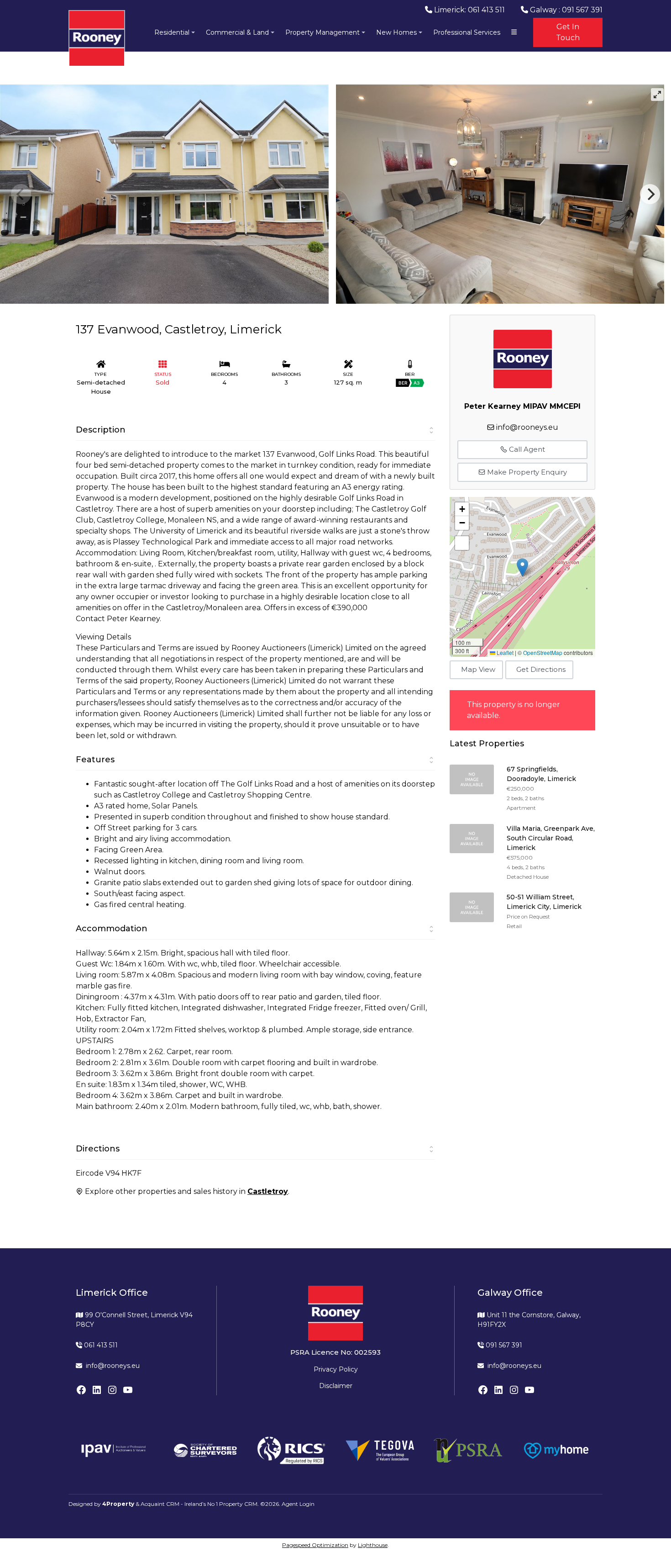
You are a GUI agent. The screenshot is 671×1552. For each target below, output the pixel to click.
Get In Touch (568, 32)
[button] (522, 567)
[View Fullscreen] (462, 543)
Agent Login (298, 1503)
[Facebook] (81, 1389)
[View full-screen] (657, 94)
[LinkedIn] (96, 1389)
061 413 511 (100, 1345)
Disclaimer (335, 1386)
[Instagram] (112, 1389)
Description (101, 430)
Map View (478, 669)
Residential (171, 32)
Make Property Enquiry (526, 472)
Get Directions (541, 669)
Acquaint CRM (160, 1503)
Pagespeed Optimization (315, 1544)
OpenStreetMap (542, 652)
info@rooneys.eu (527, 427)
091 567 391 (503, 1345)
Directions (98, 1149)
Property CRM (238, 1503)
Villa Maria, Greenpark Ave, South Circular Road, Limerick (551, 838)
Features (95, 760)
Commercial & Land (237, 32)
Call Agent (526, 449)
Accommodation (111, 929)
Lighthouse (373, 1544)
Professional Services (466, 32)
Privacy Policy (336, 1369)
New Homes (396, 32)
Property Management (322, 32)
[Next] (650, 194)
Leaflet (504, 652)
